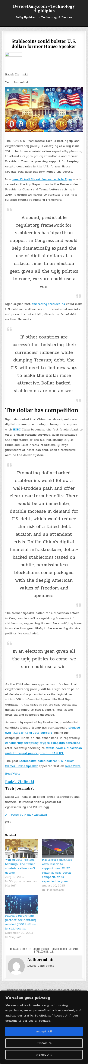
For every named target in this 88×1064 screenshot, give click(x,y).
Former (55, 949)
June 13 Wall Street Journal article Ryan (42, 179)
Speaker (73, 949)
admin (49, 959)
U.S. (52, 951)
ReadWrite (73, 766)
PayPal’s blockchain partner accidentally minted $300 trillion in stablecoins (20, 922)
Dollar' (45, 949)
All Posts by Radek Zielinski (26, 814)
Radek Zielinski (19, 781)
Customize (44, 1043)
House (63, 949)
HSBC (17, 429)
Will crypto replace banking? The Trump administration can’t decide (20, 866)
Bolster (26, 949)
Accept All (44, 1031)
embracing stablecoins (48, 304)
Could (36, 949)
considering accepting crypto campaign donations (42, 743)
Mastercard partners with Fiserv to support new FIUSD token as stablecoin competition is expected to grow (57, 870)
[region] (44, 1027)
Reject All (44, 1054)
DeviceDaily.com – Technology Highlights (44, 9)
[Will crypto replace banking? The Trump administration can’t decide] (21, 848)
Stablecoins (41, 951)
